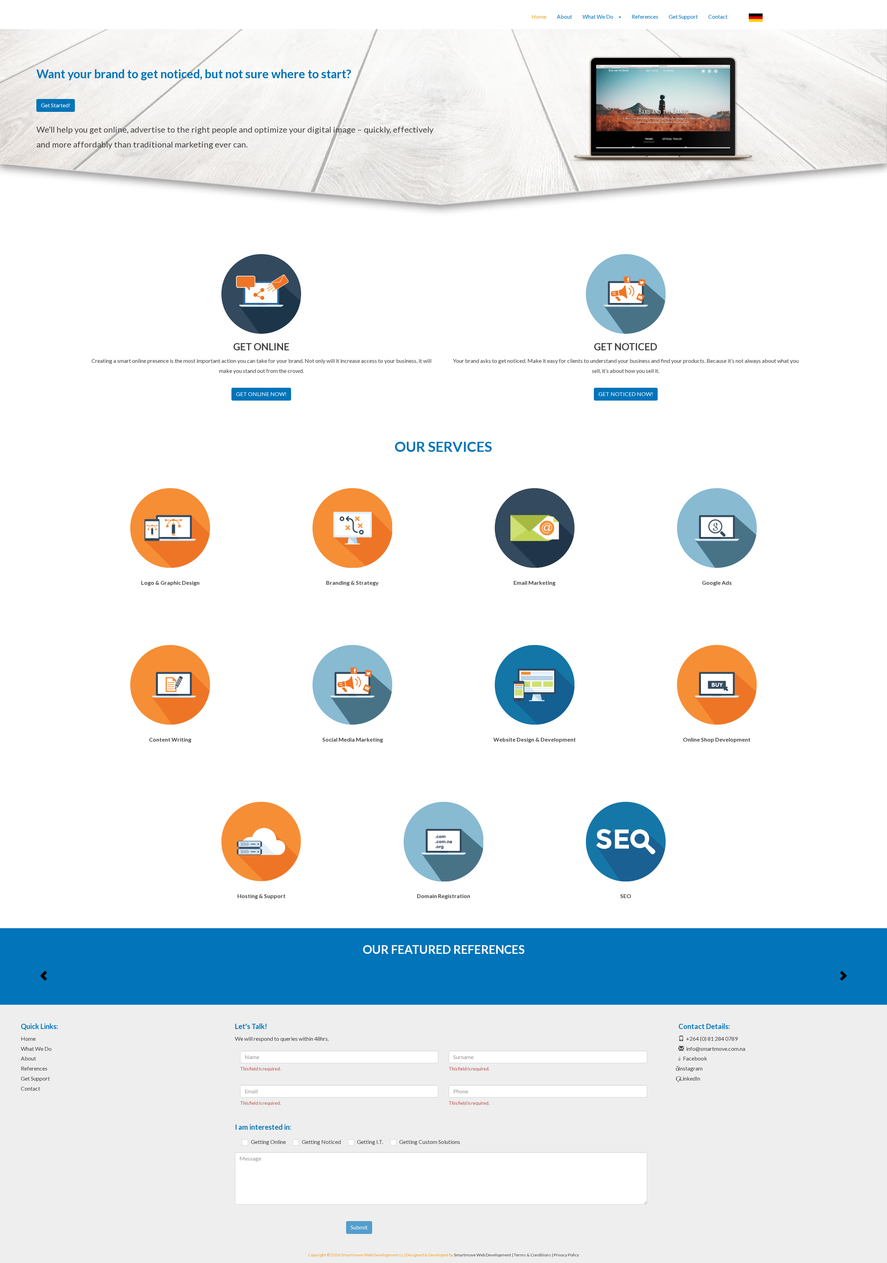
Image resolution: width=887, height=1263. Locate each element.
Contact (718, 16)
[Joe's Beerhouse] (443, 975)
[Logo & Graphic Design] (170, 528)
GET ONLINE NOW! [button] (261, 394)
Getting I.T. (370, 1141)
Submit (359, 1227)
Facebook (695, 1058)
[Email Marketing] (534, 528)
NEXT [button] (842, 975)
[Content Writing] (170, 685)
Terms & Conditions (532, 1254)
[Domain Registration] (443, 841)
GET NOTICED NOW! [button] (625, 394)
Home (539, 16)
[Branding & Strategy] (352, 528)
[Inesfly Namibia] (148, 975)
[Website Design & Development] (534, 685)
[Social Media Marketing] (352, 685)
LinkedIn (690, 1078)
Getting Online (268, 1141)
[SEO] (625, 841)
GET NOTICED (625, 346)
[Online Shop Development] (716, 685)
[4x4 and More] (739, 975)
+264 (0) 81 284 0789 (712, 1038)
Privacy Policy (566, 1254)
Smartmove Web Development (482, 1254)
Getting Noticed (321, 1141)
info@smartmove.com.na (715, 1048)
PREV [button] (44, 975)
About (564, 16)
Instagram (690, 1068)
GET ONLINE (261, 346)
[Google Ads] (716, 528)
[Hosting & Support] (261, 841)
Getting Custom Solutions (429, 1141)
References (645, 16)
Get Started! (55, 105)
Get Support (683, 16)
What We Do (36, 1048)
